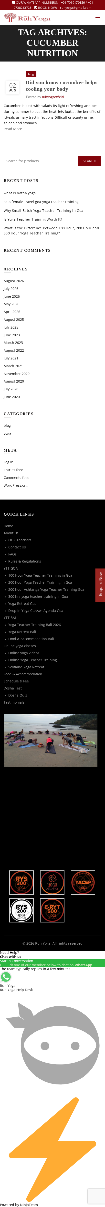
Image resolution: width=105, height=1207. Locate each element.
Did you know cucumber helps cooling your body (61, 85)
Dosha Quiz (17, 695)
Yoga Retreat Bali (22, 631)
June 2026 (12, 296)
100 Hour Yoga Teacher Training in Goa (40, 575)
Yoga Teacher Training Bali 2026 (34, 624)
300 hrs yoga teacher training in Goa (38, 596)
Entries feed (13, 469)
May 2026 (11, 304)
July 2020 (11, 389)
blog (31, 74)
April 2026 (12, 311)
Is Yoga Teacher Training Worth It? (33, 219)
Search (89, 161)
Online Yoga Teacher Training (32, 660)
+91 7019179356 (73, 2)
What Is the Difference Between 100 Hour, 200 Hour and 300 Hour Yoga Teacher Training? (51, 230)
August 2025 (14, 319)
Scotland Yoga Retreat (26, 667)
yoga (7, 433)
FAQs (12, 554)
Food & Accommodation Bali (31, 638)
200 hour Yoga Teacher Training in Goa (40, 582)
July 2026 (11, 288)
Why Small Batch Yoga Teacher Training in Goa (43, 210)
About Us (11, 533)
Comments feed (17, 477)
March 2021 (13, 366)
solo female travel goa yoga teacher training (41, 201)
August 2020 (14, 381)
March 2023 (13, 342)
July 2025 (11, 327)
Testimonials (14, 702)
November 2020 (17, 373)
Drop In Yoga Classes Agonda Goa (35, 610)
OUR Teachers (20, 540)
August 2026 (14, 280)
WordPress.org (16, 485)
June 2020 (12, 396)
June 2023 (12, 335)
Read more (13, 129)
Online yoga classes (20, 646)
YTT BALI (11, 617)
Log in (8, 462)
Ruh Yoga (43, 943)
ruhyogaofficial (53, 97)
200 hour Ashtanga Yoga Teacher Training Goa (46, 589)
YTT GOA (11, 568)
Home (8, 526)
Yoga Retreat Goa (22, 603)
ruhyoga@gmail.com (75, 7)
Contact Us (17, 547)
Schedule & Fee (16, 681)
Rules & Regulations (24, 561)
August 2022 (14, 350)
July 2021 (11, 358)
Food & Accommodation (23, 674)
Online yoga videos (23, 653)
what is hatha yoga (20, 193)
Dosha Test (13, 688)
